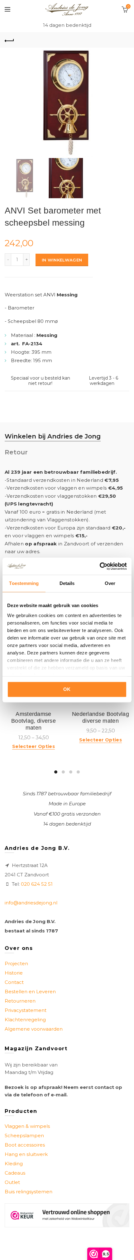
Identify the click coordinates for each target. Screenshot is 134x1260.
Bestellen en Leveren (30, 991)
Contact (14, 982)
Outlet (12, 1182)
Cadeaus (15, 1173)
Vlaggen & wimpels (27, 1126)
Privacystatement (25, 1010)
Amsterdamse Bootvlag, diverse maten (33, 721)
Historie (14, 973)
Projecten (16, 963)
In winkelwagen (62, 259)
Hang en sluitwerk (26, 1154)
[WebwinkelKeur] (67, 1215)
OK (67, 689)
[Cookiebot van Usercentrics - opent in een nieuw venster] (99, 566)
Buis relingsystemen (28, 1192)
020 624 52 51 (37, 884)
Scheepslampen (24, 1135)
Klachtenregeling (25, 1020)
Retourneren (20, 1001)
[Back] (9, 40)
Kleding (14, 1164)
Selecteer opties (33, 746)
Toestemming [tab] (24, 583)
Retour (16, 452)
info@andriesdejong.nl (31, 903)
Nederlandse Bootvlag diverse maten (100, 717)
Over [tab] (110, 583)
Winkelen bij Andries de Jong (53, 436)
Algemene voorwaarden (34, 1029)
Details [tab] (67, 583)
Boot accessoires (25, 1145)
